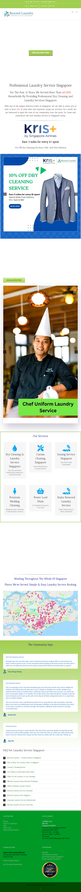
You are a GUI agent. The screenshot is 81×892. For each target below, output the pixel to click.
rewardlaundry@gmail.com (48, 1)
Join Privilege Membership (12, 864)
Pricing (5, 821)
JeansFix (45, 852)
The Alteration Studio (49, 854)
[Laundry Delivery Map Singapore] (40, 592)
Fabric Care (7, 828)
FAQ (4, 826)
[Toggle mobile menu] (77, 12)
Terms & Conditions (10, 823)
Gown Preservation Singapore (52, 857)
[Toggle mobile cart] (72, 12)
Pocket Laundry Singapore (51, 859)
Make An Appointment (11, 830)
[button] (40, 758)
